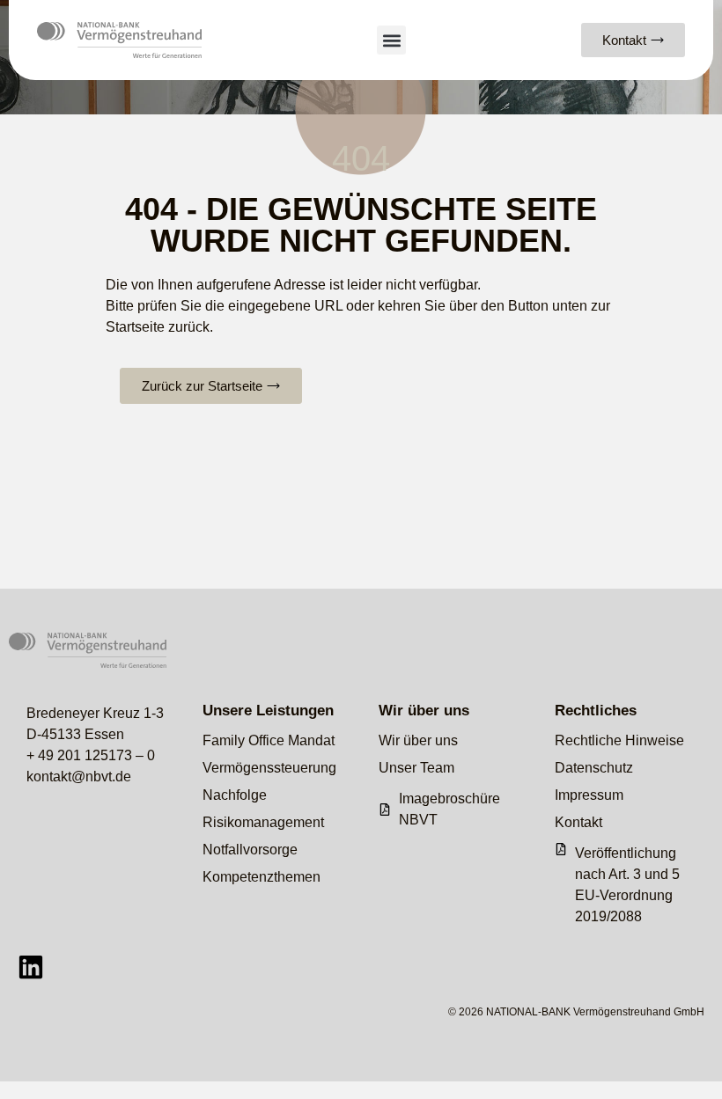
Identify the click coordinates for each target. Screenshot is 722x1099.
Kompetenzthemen (261, 876)
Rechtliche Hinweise (619, 740)
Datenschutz (594, 767)
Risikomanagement (263, 822)
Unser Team (416, 767)
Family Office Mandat (269, 740)
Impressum (589, 795)
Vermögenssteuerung (269, 767)
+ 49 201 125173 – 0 (90, 755)
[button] (391, 40)
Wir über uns (418, 740)
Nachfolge (235, 795)
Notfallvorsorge (250, 849)
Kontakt (578, 822)
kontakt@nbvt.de (78, 776)
